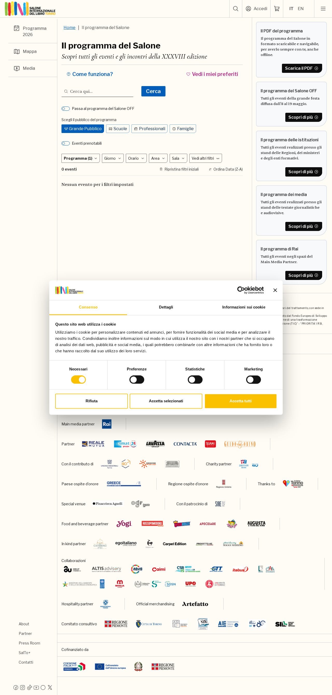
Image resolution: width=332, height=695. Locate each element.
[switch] (136, 379)
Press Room (29, 643)
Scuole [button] (120, 128)
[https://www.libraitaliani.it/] (257, 624)
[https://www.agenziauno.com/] (72, 569)
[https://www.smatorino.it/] (125, 444)
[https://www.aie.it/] (228, 624)
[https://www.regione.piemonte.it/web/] (116, 624)
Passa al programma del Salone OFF (103, 108)
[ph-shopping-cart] (277, 9)
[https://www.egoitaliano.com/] (126, 544)
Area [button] (155, 158)
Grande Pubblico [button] (85, 128)
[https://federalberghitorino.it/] (105, 604)
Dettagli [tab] (166, 307)
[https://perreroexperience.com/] (150, 544)
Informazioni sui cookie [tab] (243, 307)
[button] (236, 9)
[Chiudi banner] (275, 290)
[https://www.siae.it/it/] (220, 504)
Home (69, 27)
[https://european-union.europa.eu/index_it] (110, 666)
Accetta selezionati (166, 401)
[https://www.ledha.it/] (266, 569)
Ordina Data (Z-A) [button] (228, 169)
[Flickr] (43, 687)
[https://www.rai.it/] (107, 424)
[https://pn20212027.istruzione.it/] (74, 666)
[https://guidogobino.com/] (240, 444)
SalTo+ (24, 652)
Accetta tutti (241, 401)
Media (29, 68)
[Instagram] (22, 687)
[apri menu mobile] (323, 9)
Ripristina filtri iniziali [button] (181, 169)
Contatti (26, 662)
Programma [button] (78, 158)
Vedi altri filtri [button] (203, 158)
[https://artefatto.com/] (195, 604)
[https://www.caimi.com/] (159, 569)
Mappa (30, 51)
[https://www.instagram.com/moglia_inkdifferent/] (120, 584)
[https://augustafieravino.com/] (257, 524)
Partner (25, 633)
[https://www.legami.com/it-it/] (210, 444)
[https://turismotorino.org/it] (293, 484)
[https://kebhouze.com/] (182, 524)
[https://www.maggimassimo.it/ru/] (233, 544)
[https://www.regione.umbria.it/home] (224, 484)
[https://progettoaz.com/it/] (205, 544)
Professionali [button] (152, 128)
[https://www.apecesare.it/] (207, 524)
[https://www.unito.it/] (215, 584)
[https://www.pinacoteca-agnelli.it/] (107, 504)
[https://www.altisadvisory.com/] (106, 569)
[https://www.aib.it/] (203, 624)
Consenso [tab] (88, 307)
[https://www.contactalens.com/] (185, 444)
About (24, 624)
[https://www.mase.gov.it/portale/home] (84, 584)
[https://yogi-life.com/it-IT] (124, 524)
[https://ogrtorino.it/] (140, 504)
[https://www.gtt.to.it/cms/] (216, 569)
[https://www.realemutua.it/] (93, 444)
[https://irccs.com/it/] (248, 464)
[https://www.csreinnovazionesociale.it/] (188, 569)
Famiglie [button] (185, 128)
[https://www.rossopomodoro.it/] (152, 524)
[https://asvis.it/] (137, 569)
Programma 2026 (34, 31)
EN (301, 8)
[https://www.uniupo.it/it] (190, 584)
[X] (49, 687)
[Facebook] (15, 687)
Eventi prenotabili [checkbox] (87, 143)
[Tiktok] (29, 687)
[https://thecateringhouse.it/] (100, 544)
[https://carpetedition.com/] (175, 544)
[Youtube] (36, 687)
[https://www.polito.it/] (155, 584)
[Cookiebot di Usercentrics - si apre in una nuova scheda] (241, 290)
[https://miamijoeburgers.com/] (231, 524)
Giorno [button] (110, 158)
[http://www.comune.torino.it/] (149, 624)
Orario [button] (133, 158)
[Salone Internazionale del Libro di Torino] (30, 9)
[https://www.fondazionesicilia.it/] (172, 464)
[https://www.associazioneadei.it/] (180, 624)
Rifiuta (92, 401)
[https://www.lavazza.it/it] (155, 444)
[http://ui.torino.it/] (116, 464)
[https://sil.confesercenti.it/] (285, 624)
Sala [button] (175, 158)
